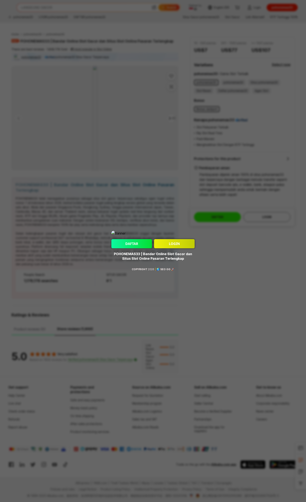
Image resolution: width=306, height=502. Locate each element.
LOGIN (174, 243)
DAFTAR (131, 243)
